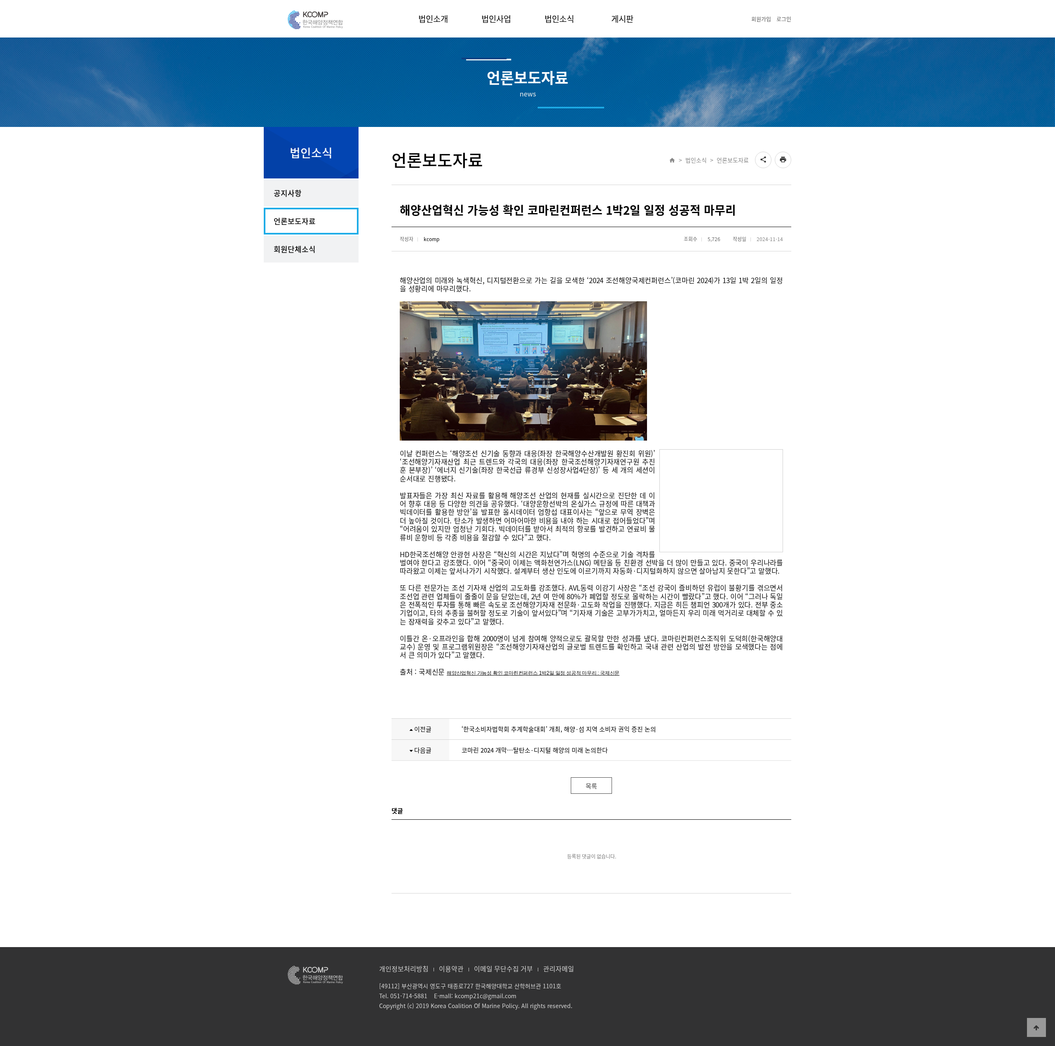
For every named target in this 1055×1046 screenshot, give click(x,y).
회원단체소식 (295, 249)
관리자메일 (558, 968)
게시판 (622, 19)
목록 (591, 785)
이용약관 (451, 968)
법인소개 (433, 19)
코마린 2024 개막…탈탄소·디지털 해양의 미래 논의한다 (535, 750)
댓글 (397, 810)
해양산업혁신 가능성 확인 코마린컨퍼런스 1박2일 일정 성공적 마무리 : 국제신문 (533, 673)
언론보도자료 (295, 221)
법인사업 (496, 19)
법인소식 (559, 19)
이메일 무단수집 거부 (503, 968)
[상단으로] (1036, 1027)
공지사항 (288, 193)
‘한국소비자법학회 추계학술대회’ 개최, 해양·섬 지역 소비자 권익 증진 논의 (559, 729)
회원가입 (761, 19)
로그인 (783, 19)
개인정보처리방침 (404, 968)
